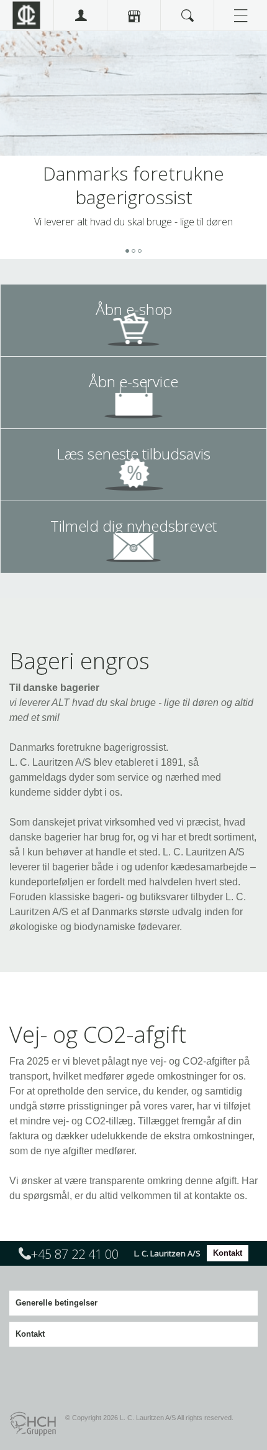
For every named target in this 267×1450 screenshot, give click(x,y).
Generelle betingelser (56, 1302)
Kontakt (227, 1253)
